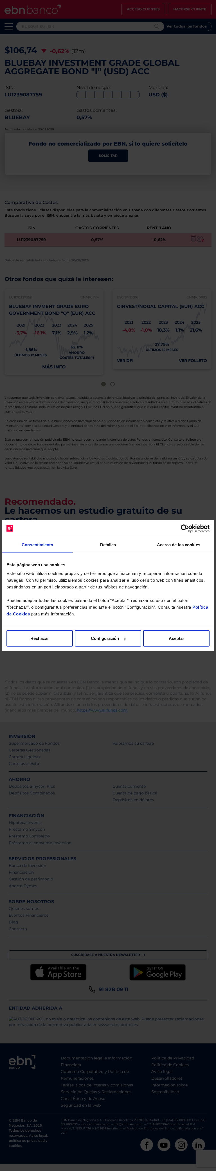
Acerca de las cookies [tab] (178, 544)
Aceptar (176, 638)
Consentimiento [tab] (37, 544)
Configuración (105, 638)
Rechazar (39, 638)
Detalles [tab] (108, 544)
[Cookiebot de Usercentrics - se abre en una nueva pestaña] (185, 528)
